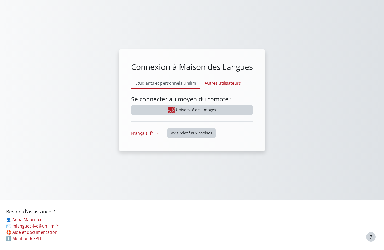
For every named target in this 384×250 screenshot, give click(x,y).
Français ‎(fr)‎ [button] (143, 133)
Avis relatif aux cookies (191, 132)
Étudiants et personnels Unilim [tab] (165, 83)
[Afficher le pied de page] (371, 237)
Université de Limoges (195, 109)
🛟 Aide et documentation (31, 232)
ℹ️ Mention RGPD (23, 238)
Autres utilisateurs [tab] (223, 83)
